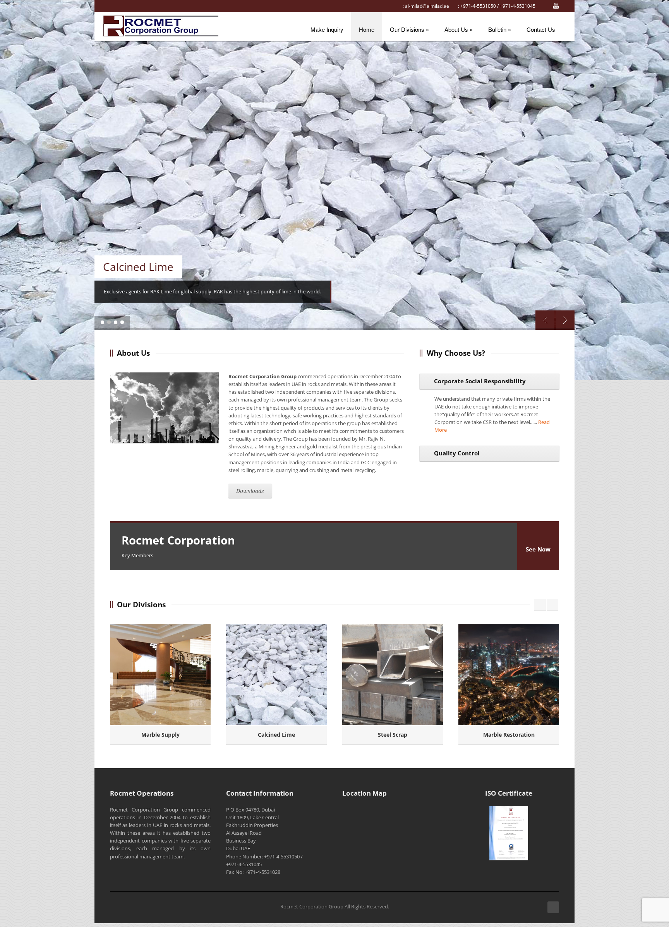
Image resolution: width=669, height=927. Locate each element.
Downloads (250, 491)
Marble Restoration (509, 734)
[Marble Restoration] (508, 674)
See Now (538, 549)
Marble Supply (160, 734)
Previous (545, 320)
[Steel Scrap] (392, 674)
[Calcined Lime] (276, 674)
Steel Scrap (392, 734)
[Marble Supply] (160, 674)
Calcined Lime (276, 734)
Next (565, 320)
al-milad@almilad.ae (427, 6)
